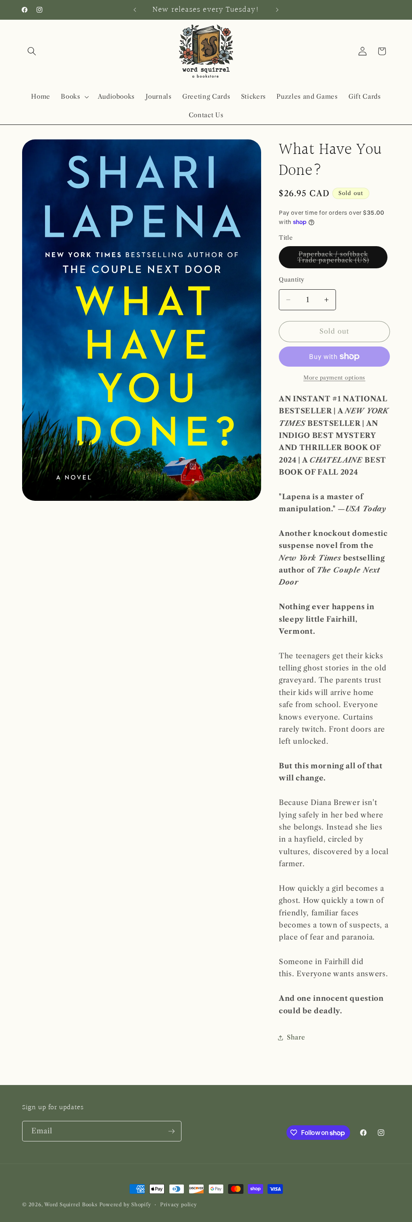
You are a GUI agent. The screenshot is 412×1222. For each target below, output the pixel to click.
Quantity (292, 279)
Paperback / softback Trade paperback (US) (342, 259)
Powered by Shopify (125, 1204)
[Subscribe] (171, 1131)
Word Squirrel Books (70, 1204)
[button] (31, 51)
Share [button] (296, 1037)
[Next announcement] (277, 9)
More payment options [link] (334, 377)
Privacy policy (178, 1204)
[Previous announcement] (135, 9)
